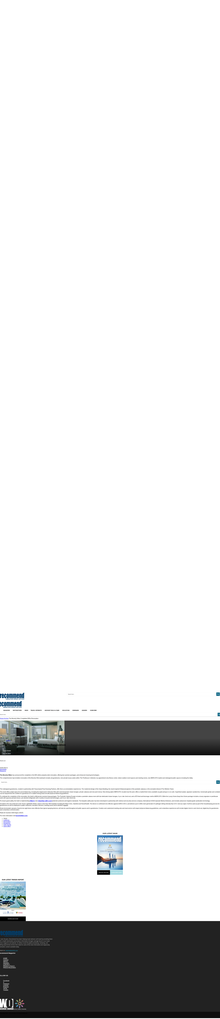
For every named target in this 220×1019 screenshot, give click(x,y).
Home (2, 718)
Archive (6, 718)
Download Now (13, 919)
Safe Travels (7, 825)
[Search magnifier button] (218, 694)
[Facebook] (3, 764)
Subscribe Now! (116, 872)
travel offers (6, 826)
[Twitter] (9, 764)
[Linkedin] (21, 764)
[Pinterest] (15, 764)
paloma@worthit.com (12, 950)
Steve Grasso (7, 750)
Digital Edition (103, 872)
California (6, 820)
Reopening (6, 823)
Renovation (6, 821)
